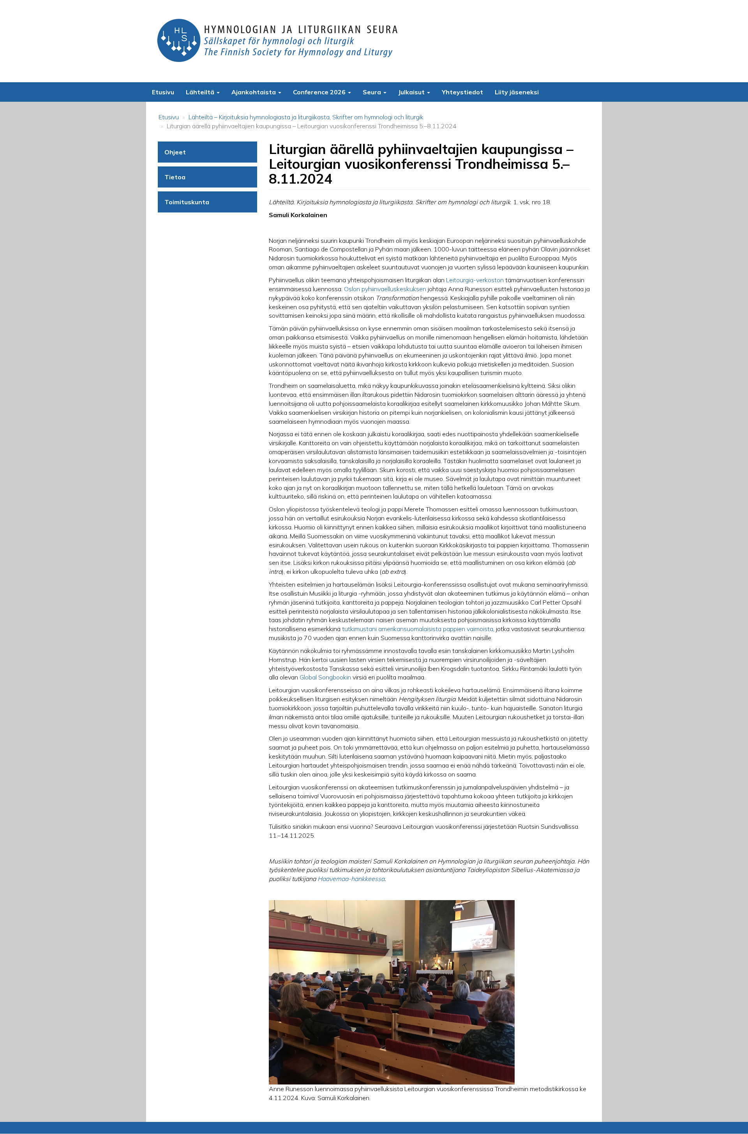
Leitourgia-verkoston (475, 280)
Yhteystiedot (462, 92)
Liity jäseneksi (517, 92)
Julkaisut (412, 92)
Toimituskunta (186, 202)
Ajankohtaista (254, 92)
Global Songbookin (325, 677)
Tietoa (174, 177)
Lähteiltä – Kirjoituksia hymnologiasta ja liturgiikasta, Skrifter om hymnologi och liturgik (306, 117)
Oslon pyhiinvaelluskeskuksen (385, 289)
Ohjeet (175, 152)
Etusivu (163, 92)
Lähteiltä (201, 92)
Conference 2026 (320, 92)
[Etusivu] (280, 41)
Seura (373, 92)
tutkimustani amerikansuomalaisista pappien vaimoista (417, 629)
